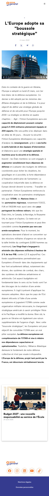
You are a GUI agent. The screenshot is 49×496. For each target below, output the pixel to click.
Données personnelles (24, 487)
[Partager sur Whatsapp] (33, 45)
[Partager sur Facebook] (15, 45)
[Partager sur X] (21, 45)
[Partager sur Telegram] (27, 45)
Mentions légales (24, 482)
